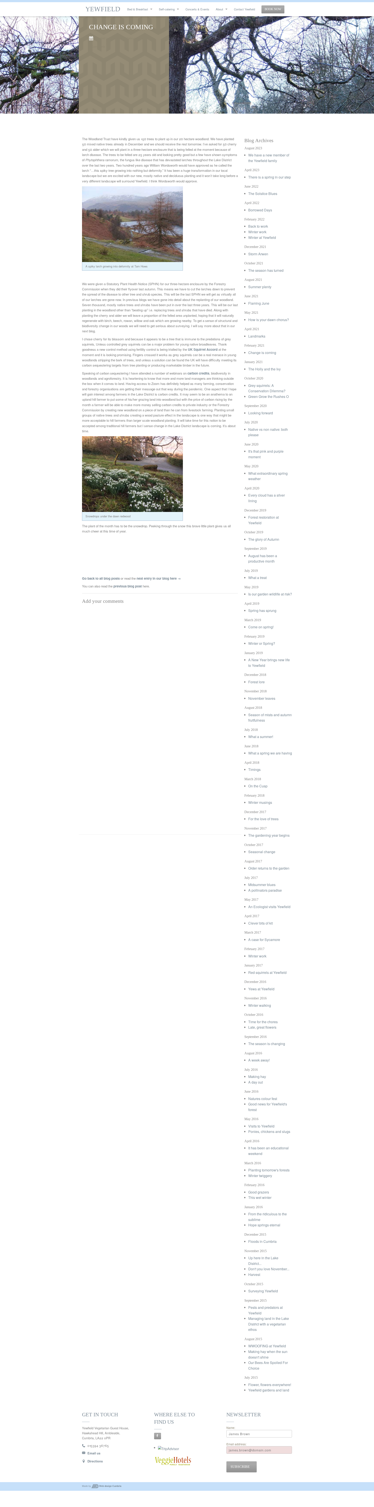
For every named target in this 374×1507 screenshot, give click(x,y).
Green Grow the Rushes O (268, 396)
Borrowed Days (260, 209)
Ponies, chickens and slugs (269, 1131)
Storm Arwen (258, 253)
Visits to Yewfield (261, 1126)
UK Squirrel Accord (203, 349)
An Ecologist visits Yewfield (269, 906)
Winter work (257, 231)
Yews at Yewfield (261, 988)
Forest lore (256, 681)
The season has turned (266, 270)
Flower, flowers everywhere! (269, 1384)
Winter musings (260, 802)
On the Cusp (258, 785)
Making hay (257, 1076)
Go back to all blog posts (101, 578)
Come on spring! (261, 626)
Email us (93, 1453)
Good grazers (258, 1192)
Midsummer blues (262, 884)
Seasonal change (261, 851)
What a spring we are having (270, 753)
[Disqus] (160, 660)
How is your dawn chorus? (268, 319)
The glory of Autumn (263, 539)
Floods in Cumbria (262, 1241)
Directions (95, 1461)
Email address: (236, 1444)
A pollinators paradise (265, 890)
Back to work (258, 226)
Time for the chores (263, 1021)
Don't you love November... (268, 1268)
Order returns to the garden (268, 868)
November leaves (261, 698)
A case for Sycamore (264, 939)
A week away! (259, 1060)
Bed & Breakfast (137, 9)
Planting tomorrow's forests (269, 1170)
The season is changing (266, 1043)
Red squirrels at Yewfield (267, 972)
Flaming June (258, 303)
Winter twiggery (260, 1175)
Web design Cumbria (110, 1486)
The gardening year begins (269, 835)
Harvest (254, 1274)
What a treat (257, 577)
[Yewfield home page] (103, 8)
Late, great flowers (262, 1027)
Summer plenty (259, 286)
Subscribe (240, 1466)
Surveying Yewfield (263, 1290)
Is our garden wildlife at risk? (270, 594)
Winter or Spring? (261, 643)
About (219, 9)
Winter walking (259, 1005)
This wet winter (259, 1197)
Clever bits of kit (260, 923)
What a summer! (260, 736)
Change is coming (262, 352)
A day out (255, 1082)
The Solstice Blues (262, 193)
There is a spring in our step (269, 177)
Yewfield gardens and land (268, 1390)
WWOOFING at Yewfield (267, 1345)
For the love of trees (263, 818)
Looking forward (260, 412)
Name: (230, 1427)
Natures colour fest (262, 1098)
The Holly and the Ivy (264, 369)
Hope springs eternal (264, 1224)
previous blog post (127, 586)
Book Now (273, 9)
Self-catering (167, 9)
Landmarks (256, 336)
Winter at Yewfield (262, 237)
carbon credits (198, 373)
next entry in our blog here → (159, 578)
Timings (254, 769)
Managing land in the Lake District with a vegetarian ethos (268, 1324)
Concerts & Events (197, 9)
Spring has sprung (262, 610)
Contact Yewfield (244, 9)
